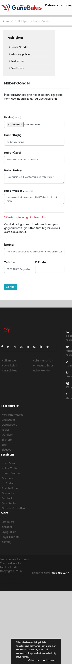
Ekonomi (7, 439)
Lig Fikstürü (8, 483)
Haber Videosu (18, 191)
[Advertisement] (36, 627)
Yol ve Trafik (9, 468)
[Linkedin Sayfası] (29, 347)
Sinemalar (8, 493)
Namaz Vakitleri (11, 473)
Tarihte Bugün (11, 488)
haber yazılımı (8, 575)
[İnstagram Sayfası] (16, 347)
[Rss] (35, 347)
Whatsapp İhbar (20, 54)
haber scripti (16, 579)
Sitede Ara (8, 522)
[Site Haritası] (42, 347)
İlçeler (5, 430)
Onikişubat (8, 420)
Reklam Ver (17, 61)
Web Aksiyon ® (60, 573)
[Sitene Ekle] (49, 347)
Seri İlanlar (8, 498)
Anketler (7, 527)
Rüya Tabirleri (10, 537)
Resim (12, 117)
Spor (4, 444)
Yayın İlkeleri (9, 365)
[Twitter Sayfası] (9, 347)
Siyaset (6, 449)
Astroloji (6, 542)
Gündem (7, 435)
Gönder (11, 287)
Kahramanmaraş (58, 5)
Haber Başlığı (13, 135)
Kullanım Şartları (43, 360)
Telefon (9, 262)
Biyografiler (9, 532)
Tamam (50, 660)
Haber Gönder (19, 47)
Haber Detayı (13, 170)
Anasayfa (9, 21)
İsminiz (9, 245)
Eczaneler (8, 478)
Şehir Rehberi (10, 503)
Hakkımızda (9, 360)
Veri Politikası (10, 370)
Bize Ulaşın (17, 68)
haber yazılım (8, 583)
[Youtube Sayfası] (22, 347)
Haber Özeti (12, 152)
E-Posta (40, 262)
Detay (34, 660)
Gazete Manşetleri (13, 508)
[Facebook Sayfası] (3, 347)
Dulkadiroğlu (9, 425)
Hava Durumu (10, 463)
